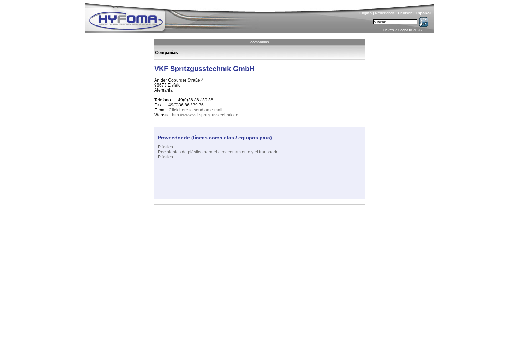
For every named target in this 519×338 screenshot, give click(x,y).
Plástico (165, 147)
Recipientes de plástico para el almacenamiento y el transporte (218, 152)
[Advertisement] (240, 185)
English (365, 13)
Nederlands (385, 13)
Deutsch (405, 13)
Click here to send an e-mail (195, 109)
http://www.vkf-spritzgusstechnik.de (205, 114)
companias (259, 42)
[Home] (173, 16)
